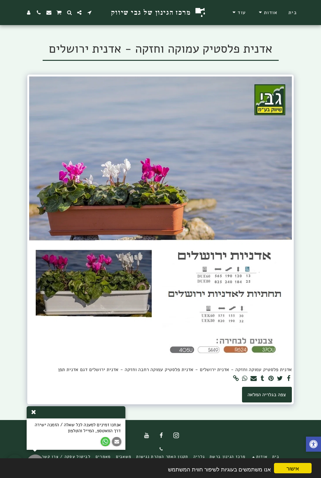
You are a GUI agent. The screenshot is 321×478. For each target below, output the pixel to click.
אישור (293, 468)
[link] (236, 378)
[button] (267, 12)
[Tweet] (280, 378)
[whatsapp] (245, 378)
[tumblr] (262, 378)
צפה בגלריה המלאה (267, 394)
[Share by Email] (253, 378)
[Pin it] (271, 378)
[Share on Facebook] (289, 378)
